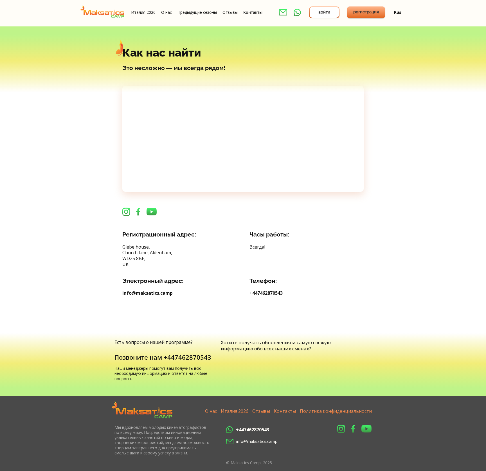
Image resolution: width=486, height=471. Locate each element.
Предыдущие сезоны (197, 12)
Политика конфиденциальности (336, 411)
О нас (166, 12)
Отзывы (230, 12)
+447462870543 (266, 293)
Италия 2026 (143, 12)
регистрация (366, 11)
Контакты (252, 12)
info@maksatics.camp (147, 293)
